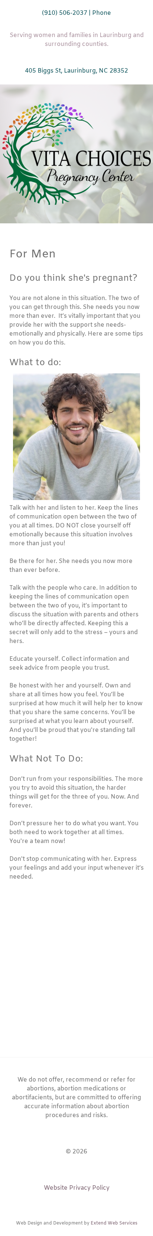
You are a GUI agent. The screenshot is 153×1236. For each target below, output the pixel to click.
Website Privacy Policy (77, 1188)
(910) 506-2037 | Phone (76, 13)
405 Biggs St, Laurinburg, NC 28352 (76, 71)
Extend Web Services (114, 1223)
